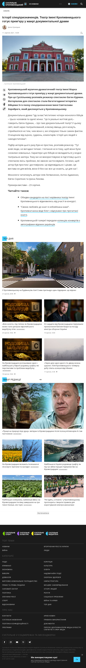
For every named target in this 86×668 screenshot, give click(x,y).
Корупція (48, 562)
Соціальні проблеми (53, 597)
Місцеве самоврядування (56, 585)
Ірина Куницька (14, 27)
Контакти (6, 616)
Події (4, 562)
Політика (6, 593)
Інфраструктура (51, 581)
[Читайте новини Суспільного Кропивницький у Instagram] (11, 642)
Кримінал (6, 566)
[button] (4, 90)
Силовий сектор (10, 589)
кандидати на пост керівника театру (48, 197)
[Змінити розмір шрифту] (81, 33)
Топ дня (47, 604)
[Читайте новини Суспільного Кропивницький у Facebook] (4, 642)
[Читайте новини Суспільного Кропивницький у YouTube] (17, 642)
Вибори (5, 573)
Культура (6, 11)
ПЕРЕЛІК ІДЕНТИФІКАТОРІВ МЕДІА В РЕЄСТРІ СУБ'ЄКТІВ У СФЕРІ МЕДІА (62, 628)
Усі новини (34, 4)
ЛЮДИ (46, 550)
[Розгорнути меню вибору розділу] (25, 4)
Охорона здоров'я (52, 577)
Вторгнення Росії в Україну (56, 546)
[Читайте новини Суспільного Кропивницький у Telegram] (29, 642)
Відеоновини (8, 604)
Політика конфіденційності (15, 624)
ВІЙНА (5, 550)
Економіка (7, 569)
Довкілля (6, 577)
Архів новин (49, 616)
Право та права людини (13, 585)
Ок (77, 659)
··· (60, 3)
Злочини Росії (9, 597)
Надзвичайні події (52, 573)
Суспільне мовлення (12, 620)
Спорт (5, 600)
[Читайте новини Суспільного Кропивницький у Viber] (23, 642)
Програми (7, 627)
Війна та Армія (50, 600)
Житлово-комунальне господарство (19, 581)
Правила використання (55, 620)
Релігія (47, 593)
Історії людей (50, 589)
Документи (49, 624)
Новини (6, 546)
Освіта (47, 569)
